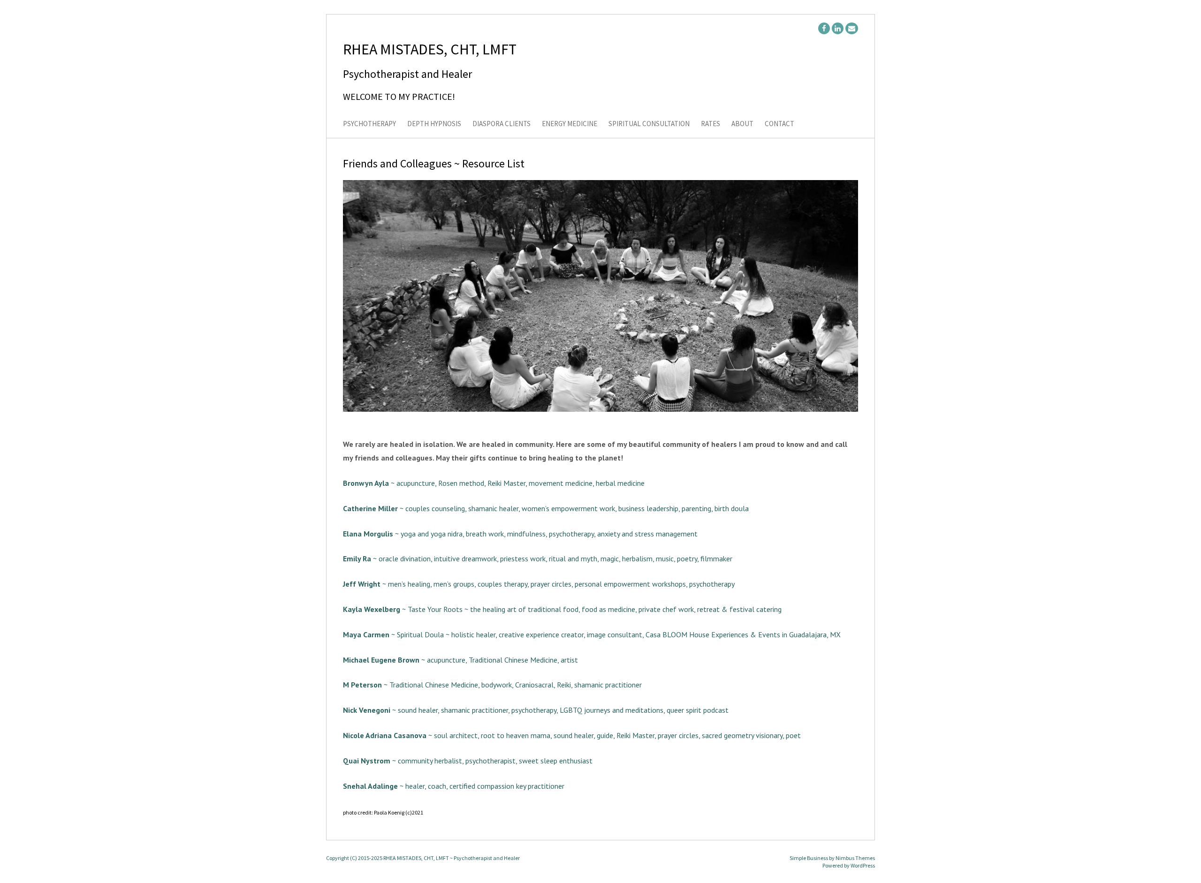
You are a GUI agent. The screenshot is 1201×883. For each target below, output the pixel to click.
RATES (710, 124)
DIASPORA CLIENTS (501, 124)
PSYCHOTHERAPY (369, 124)
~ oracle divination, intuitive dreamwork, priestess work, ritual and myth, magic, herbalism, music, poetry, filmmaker (537, 558)
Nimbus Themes (855, 857)
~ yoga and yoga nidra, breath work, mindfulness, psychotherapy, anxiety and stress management (520, 533)
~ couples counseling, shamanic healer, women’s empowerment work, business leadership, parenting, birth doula (546, 508)
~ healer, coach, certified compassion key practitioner (453, 786)
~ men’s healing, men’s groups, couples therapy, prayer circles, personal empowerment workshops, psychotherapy (539, 584)
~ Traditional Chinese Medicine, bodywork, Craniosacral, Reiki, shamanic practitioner (492, 684)
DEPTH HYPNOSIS (434, 124)
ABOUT (742, 124)
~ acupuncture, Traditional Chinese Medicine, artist (460, 659)
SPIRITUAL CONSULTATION (649, 124)
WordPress (863, 865)
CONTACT (779, 124)
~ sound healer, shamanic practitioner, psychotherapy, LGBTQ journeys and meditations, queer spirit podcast (536, 710)
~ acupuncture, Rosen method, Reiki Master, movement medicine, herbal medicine (494, 483)
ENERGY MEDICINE (569, 124)
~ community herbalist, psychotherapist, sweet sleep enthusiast (468, 760)
